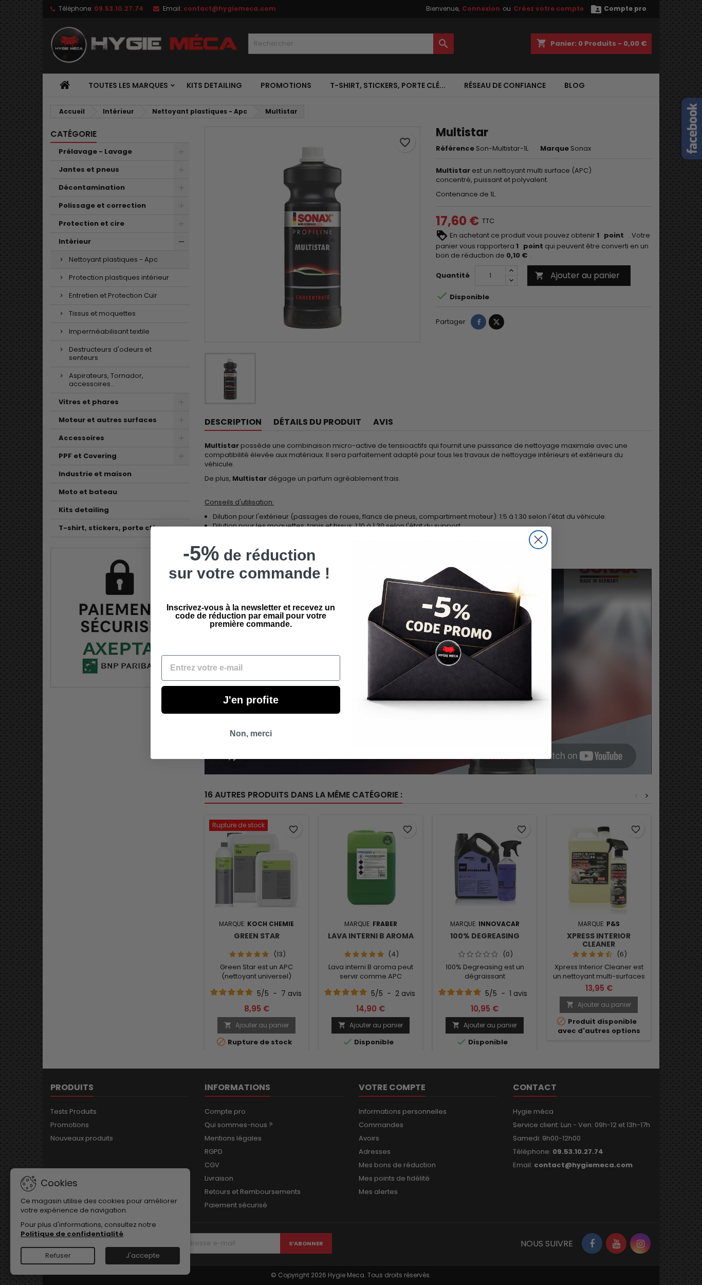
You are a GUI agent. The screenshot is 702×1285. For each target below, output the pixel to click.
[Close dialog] (538, 540)
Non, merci (251, 733)
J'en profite (251, 699)
